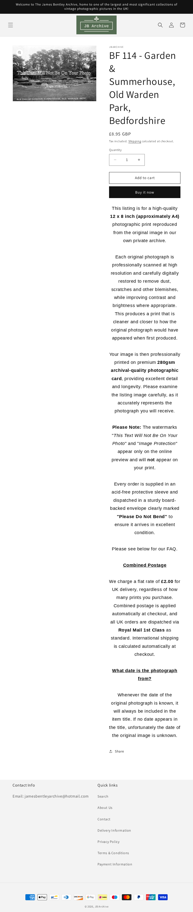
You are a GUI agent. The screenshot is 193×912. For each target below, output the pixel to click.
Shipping (134, 141)
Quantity (115, 150)
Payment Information (115, 864)
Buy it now (144, 192)
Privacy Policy (108, 841)
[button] (10, 25)
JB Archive (101, 906)
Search (103, 796)
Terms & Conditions (113, 853)
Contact (104, 819)
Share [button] (119, 751)
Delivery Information (114, 830)
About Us (105, 807)
